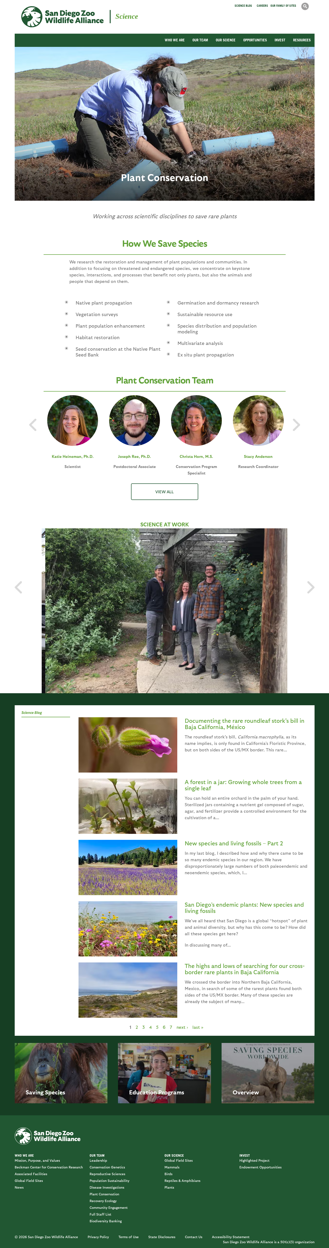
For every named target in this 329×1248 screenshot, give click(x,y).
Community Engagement (109, 1207)
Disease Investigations (107, 1187)
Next (311, 587)
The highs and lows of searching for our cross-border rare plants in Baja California (245, 968)
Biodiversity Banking (106, 1221)
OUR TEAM (200, 40)
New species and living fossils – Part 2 (234, 843)
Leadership (98, 1160)
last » (197, 1027)
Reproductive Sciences (107, 1174)
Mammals (171, 1167)
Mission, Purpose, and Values (37, 1160)
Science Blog (243, 6)
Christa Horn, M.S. (196, 456)
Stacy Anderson (258, 456)
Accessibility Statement (231, 1237)
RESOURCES (302, 40)
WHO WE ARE (175, 40)
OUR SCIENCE (226, 40)
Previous (18, 587)
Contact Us (193, 1237)
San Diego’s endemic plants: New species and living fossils (244, 907)
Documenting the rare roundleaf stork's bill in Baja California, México (244, 723)
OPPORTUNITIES (255, 40)
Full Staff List (100, 1214)
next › (182, 1027)
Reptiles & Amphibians (182, 1181)
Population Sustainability (109, 1181)
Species (55, 1092)
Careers (262, 6)
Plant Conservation (104, 1194)
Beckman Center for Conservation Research (49, 1167)
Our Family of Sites (283, 6)
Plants (169, 1187)
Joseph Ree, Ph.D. (134, 456)
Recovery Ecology (103, 1201)
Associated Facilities (31, 1174)
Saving (35, 1092)
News (19, 1187)
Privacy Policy (98, 1237)
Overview (246, 1092)
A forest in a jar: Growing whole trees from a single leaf (243, 784)
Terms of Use (128, 1237)
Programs (171, 1092)
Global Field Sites (29, 1181)
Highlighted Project (254, 1160)
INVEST (280, 40)
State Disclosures (161, 1237)
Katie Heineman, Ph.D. (73, 456)
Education (143, 1092)
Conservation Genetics (107, 1167)
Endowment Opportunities (260, 1167)
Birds (168, 1174)
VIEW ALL (164, 491)
